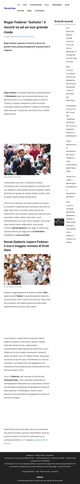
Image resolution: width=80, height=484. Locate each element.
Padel (29, 11)
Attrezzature (35, 5)
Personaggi (57, 5)
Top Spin (20, 11)
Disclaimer (50, 455)
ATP (18, 5)
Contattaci (54, 471)
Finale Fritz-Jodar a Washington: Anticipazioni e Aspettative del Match (71, 187)
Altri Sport (40, 11)
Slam (67, 5)
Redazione (30, 455)
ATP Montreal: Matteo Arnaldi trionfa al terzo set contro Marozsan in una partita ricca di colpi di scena (71, 45)
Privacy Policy (40, 455)
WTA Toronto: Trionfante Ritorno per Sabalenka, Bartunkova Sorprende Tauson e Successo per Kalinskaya (71, 83)
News (47, 5)
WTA (25, 5)
